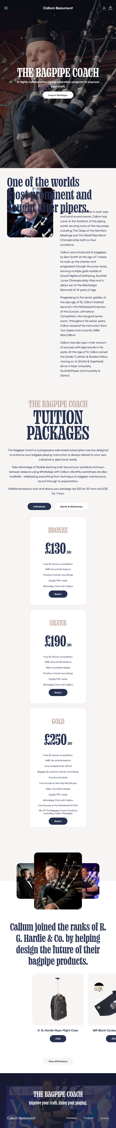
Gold (58, 721)
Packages (71, 1118)
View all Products (58, 1061)
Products (88, 1118)
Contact (104, 1118)
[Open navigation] (6, 7)
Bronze (58, 530)
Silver (58, 622)
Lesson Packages (58, 95)
